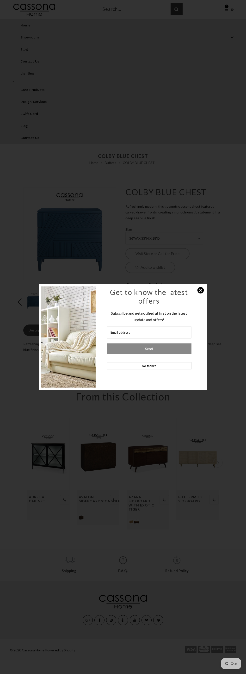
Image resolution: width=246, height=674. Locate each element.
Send (149, 349)
